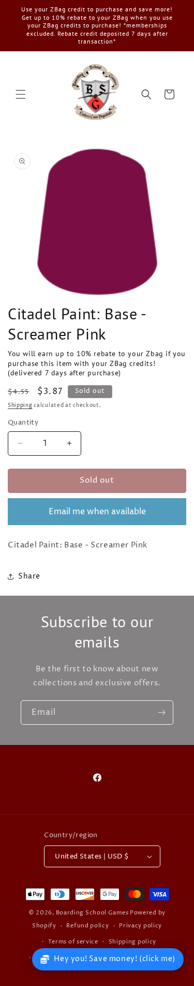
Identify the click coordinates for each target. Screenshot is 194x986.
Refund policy (87, 925)
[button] (20, 94)
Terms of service (73, 942)
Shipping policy (133, 942)
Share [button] (29, 576)
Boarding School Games (92, 913)
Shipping (20, 405)
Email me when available (97, 511)
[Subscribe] (161, 712)
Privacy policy (140, 925)
